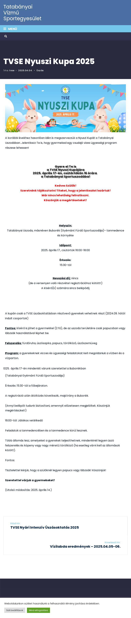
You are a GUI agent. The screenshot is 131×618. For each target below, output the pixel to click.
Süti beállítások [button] (14, 610)
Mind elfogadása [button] (38, 610)
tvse (11, 70)
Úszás (40, 70)
